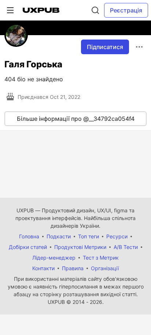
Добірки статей (28, 247)
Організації (105, 268)
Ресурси (117, 236)
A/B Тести (126, 247)
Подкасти (59, 236)
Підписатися (105, 47)
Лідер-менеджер (54, 257)
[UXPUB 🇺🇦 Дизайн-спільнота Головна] (41, 10)
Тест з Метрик (101, 257)
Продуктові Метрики (80, 247)
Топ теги (88, 236)
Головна (29, 236)
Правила (73, 268)
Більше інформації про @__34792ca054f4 (76, 118)
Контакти (43, 268)
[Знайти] (95, 10)
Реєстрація (126, 10)
